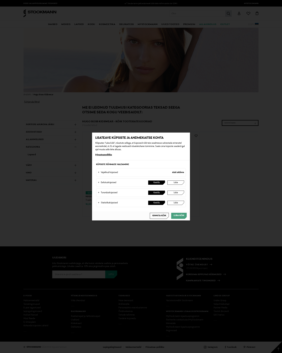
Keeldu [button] (156, 182)
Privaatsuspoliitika (103, 155)
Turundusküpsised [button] (107, 192)
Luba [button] (176, 182)
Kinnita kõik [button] (159, 216)
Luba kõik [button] (179, 215)
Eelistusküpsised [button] (107, 182)
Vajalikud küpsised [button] (108, 172)
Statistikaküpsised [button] (108, 202)
